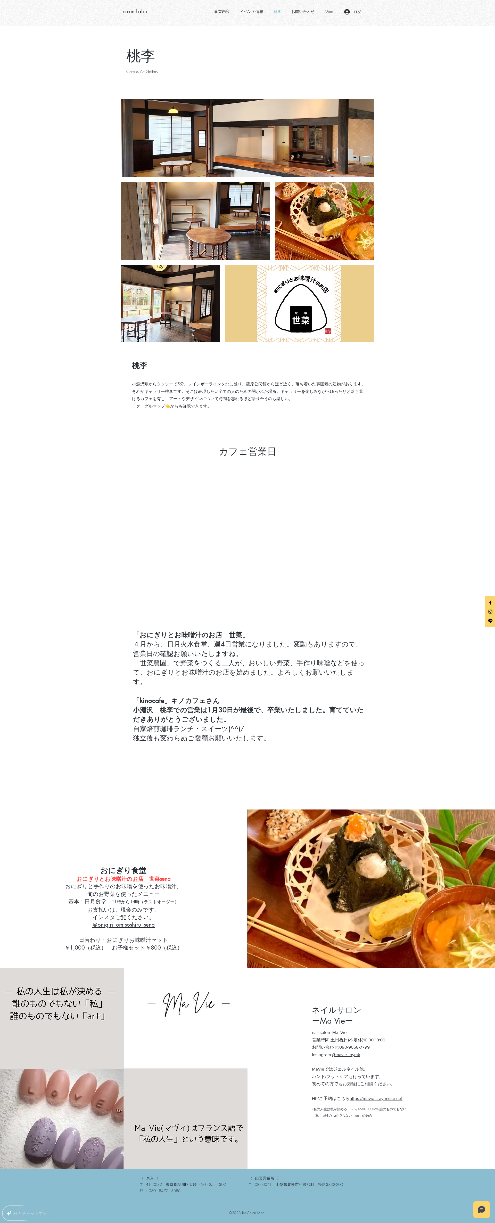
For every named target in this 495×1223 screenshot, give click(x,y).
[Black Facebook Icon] (490, 602)
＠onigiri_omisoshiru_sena (123, 924)
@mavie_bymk (346, 1054)
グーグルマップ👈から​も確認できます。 (173, 406)
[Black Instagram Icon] (490, 611)
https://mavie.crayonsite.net (376, 1098)
